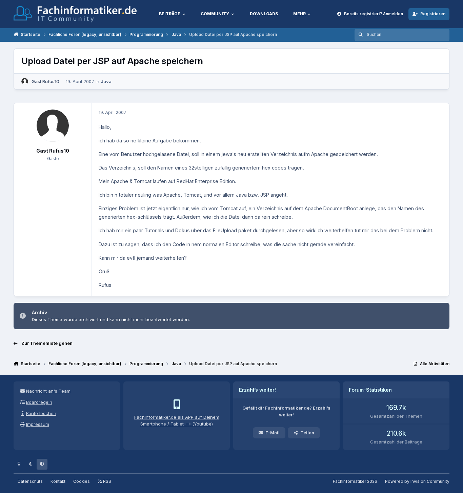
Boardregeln (39, 402)
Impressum (37, 424)
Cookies (81, 481)
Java (106, 81)
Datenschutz (30, 481)
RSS (106, 481)
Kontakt (58, 481)
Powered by (417, 481)
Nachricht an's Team (48, 391)
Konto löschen (41, 413)
